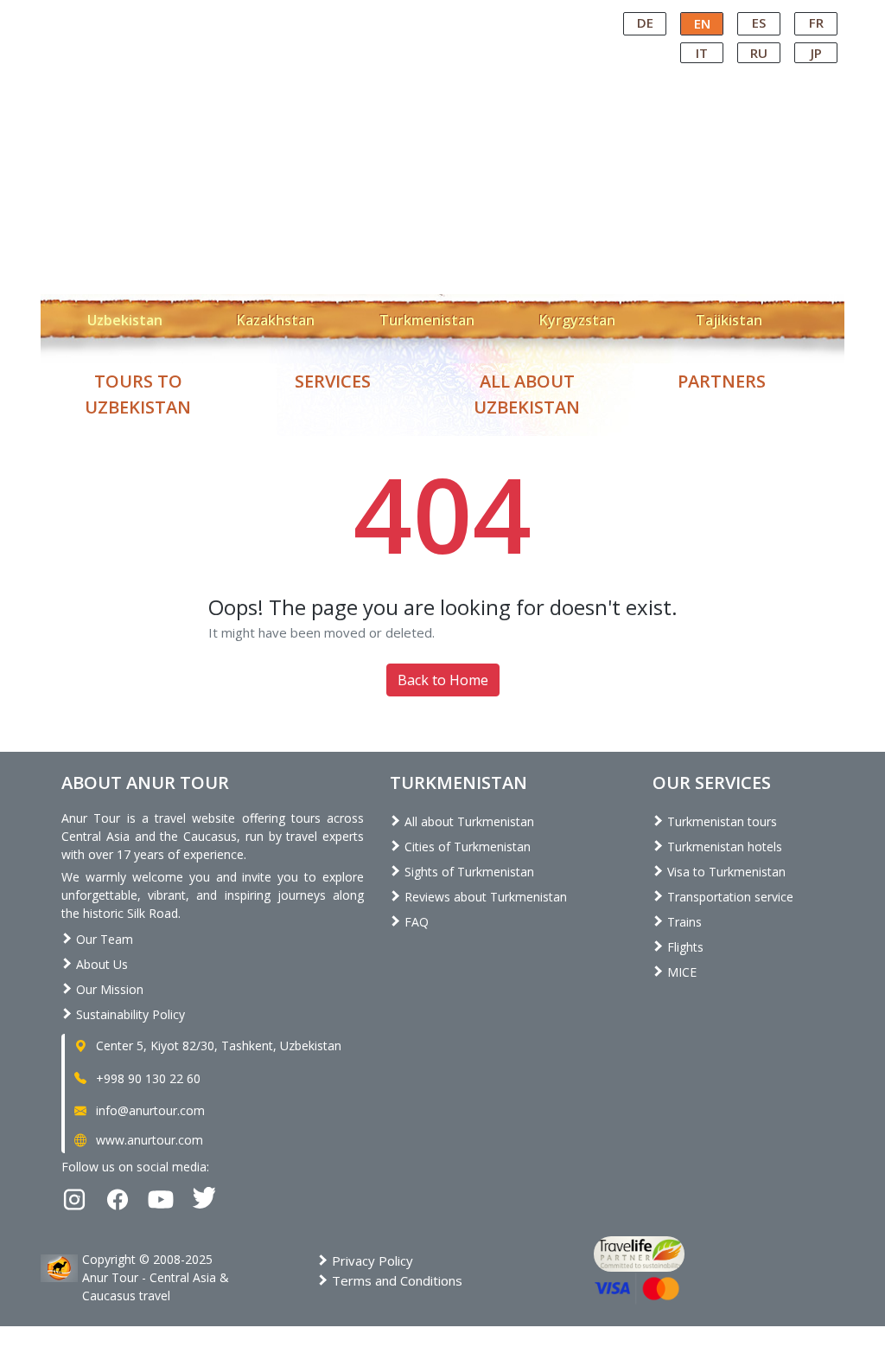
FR (816, 22)
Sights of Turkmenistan (467, 871)
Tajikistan (729, 320)
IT (702, 52)
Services (333, 381)
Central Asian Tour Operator (441, 15)
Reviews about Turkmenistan (484, 896)
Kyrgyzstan (577, 320)
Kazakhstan (276, 320)
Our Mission (108, 989)
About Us (100, 964)
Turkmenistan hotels (723, 846)
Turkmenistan (426, 320)
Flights (684, 947)
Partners (722, 381)
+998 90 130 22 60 (146, 1078)
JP (816, 52)
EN (702, 23)
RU (758, 52)
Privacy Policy (370, 1260)
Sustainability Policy (129, 1014)
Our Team (103, 939)
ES (759, 22)
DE (645, 22)
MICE (680, 972)
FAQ (415, 922)
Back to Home (443, 680)
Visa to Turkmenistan (725, 871)
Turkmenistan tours (720, 821)
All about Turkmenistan (467, 821)
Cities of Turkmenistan (466, 846)
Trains (683, 922)
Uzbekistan (124, 320)
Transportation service (728, 896)
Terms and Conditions (395, 1280)
